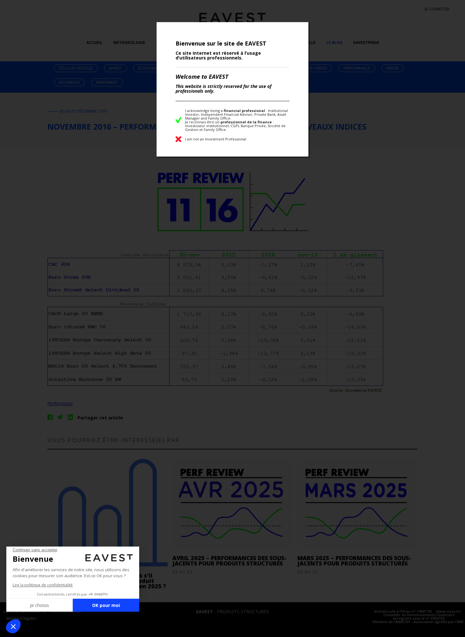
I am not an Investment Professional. (216, 139)
